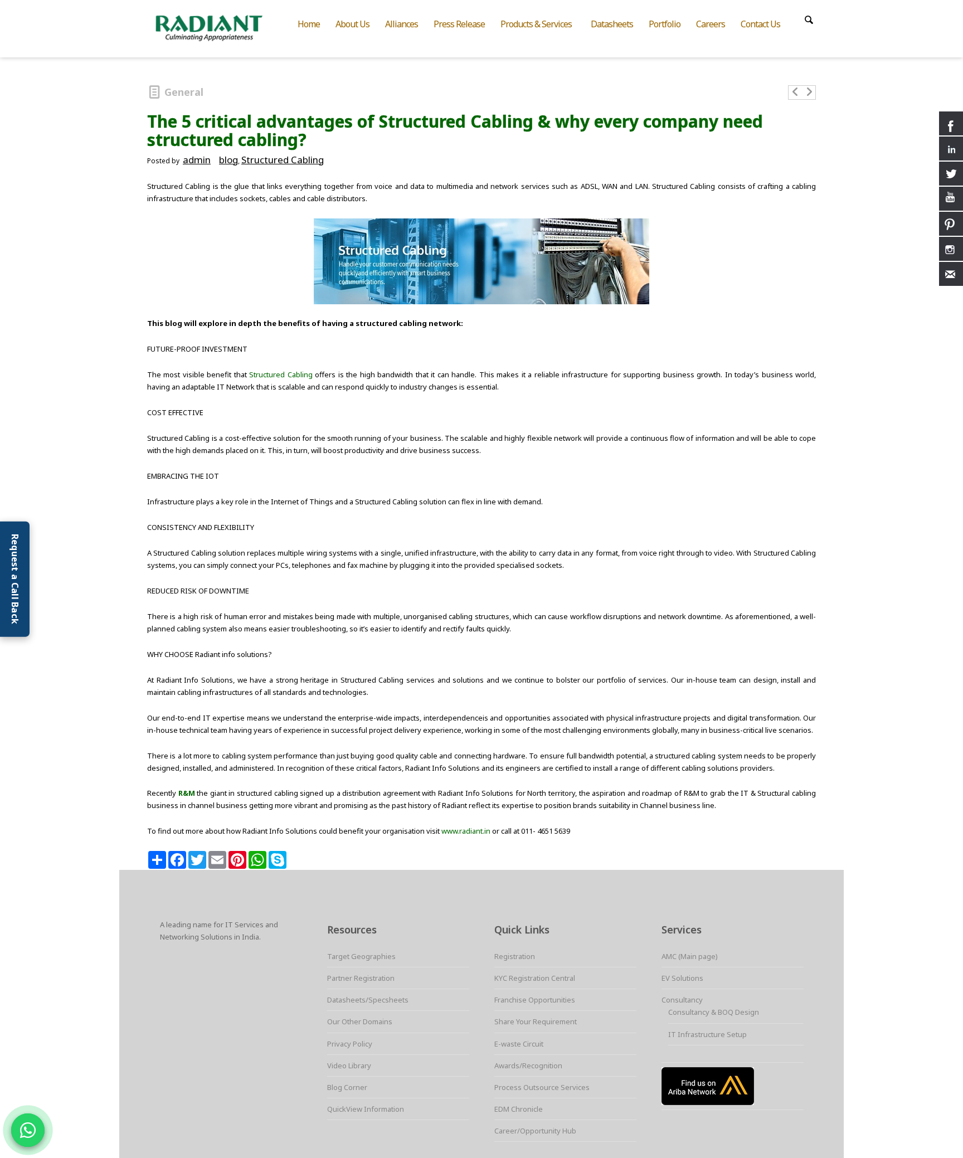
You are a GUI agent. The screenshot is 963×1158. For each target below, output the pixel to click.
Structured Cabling (282, 159)
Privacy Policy (349, 1044)
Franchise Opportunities (534, 1000)
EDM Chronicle (518, 1109)
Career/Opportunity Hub (535, 1131)
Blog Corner (347, 1087)
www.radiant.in (465, 831)
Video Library (349, 1065)
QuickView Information (365, 1109)
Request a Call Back (15, 579)
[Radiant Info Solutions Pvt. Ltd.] (218, 27)
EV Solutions (682, 978)
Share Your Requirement (535, 1021)
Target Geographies (361, 956)
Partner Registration (361, 978)
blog (228, 159)
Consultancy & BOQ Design (713, 1012)
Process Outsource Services (542, 1087)
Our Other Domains (359, 1021)
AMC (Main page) (690, 956)
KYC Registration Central (534, 978)
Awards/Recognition (528, 1065)
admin (197, 159)
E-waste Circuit (518, 1044)
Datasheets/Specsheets (367, 1000)
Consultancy (682, 1000)
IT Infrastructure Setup (707, 1034)
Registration (514, 956)
